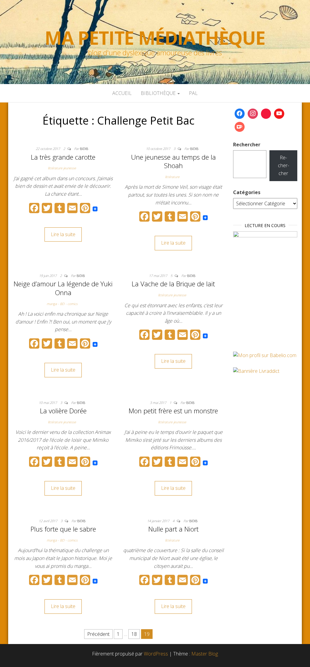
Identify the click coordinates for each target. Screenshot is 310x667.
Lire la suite (63, 234)
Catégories (246, 192)
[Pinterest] (266, 113)
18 (134, 634)
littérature (172, 176)
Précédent (98, 634)
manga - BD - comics (62, 303)
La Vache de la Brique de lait (173, 283)
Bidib (84, 148)
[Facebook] (239, 113)
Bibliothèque (159, 93)
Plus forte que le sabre (63, 528)
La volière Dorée (63, 410)
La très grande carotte (63, 156)
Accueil (122, 93)
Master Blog (204, 653)
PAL (193, 93)
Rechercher (246, 144)
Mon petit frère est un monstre (173, 410)
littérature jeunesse (62, 168)
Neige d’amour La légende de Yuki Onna (63, 288)
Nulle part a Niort (173, 528)
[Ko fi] (239, 127)
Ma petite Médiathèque (155, 37)
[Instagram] (252, 113)
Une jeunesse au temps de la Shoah (173, 161)
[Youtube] (279, 113)
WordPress (156, 653)
